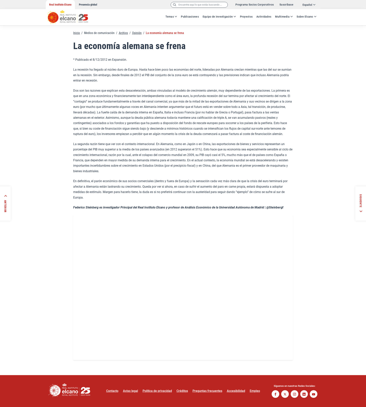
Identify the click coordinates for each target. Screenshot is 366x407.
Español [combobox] (307, 4)
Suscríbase (286, 4)
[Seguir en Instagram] (294, 394)
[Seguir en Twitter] (285, 394)
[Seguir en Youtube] (313, 394)
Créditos (182, 391)
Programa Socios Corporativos (254, 4)
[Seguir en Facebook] (275, 394)
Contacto (112, 391)
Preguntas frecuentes (207, 391)
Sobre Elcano (305, 16)
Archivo (123, 33)
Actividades (263, 16)
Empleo (255, 391)
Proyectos (246, 16)
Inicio (76, 33)
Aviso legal (130, 391)
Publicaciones (190, 16)
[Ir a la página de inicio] (71, 15)
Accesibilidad (236, 391)
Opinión (137, 33)
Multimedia (282, 16)
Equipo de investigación (218, 16)
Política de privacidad (157, 391)
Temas (169, 16)
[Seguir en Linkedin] (304, 394)
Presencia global (88, 4)
